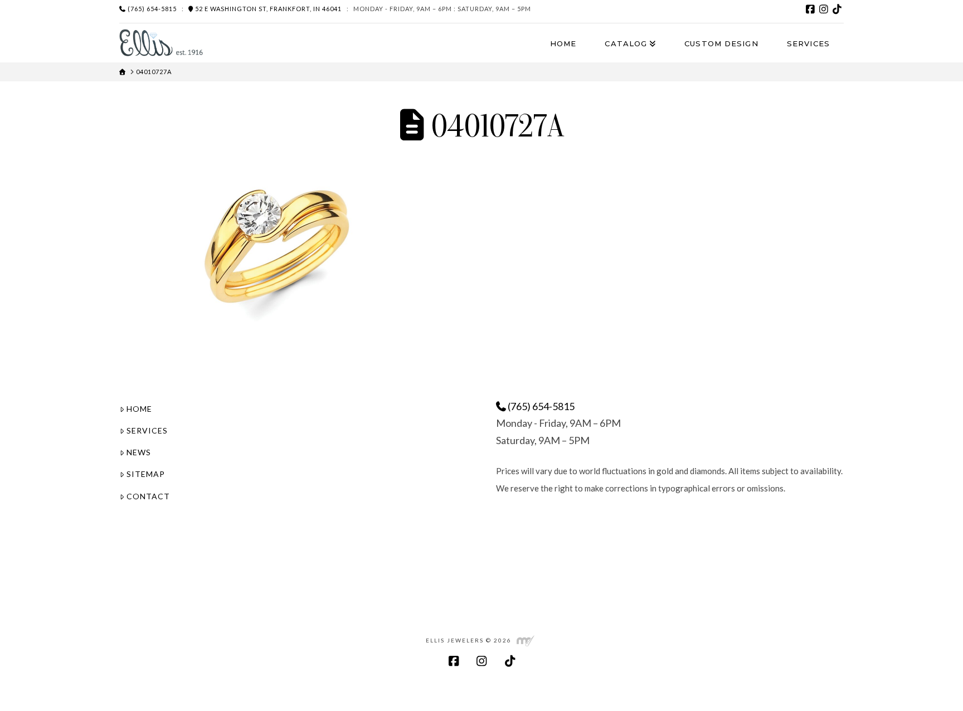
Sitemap (146, 474)
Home (139, 408)
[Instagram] (823, 9)
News (139, 452)
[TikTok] (837, 9)
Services (147, 430)
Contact (148, 496)
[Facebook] (810, 9)
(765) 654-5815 (151, 8)
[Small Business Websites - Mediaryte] (525, 640)
